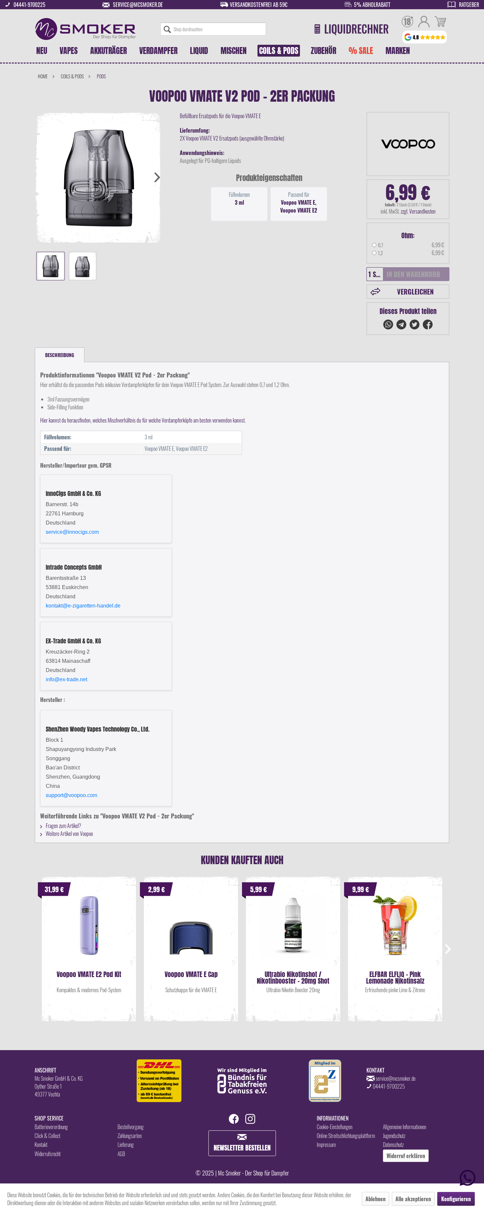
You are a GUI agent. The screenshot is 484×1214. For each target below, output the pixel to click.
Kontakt (41, 1145)
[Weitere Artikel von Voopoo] (407, 144)
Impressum (326, 1145)
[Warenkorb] (440, 22)
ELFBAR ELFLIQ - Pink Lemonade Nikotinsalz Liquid (395, 977)
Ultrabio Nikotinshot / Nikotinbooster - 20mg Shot (293, 977)
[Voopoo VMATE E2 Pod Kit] (89, 931)
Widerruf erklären (406, 1156)
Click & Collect (47, 1136)
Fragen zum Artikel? (63, 826)
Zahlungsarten (130, 1136)
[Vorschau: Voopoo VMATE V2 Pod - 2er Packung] (50, 266)
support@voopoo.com (71, 795)
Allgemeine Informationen (404, 1127)
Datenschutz (393, 1145)
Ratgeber (469, 5)
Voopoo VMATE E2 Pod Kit (89, 975)
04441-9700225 (29, 5)
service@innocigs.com (72, 532)
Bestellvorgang (131, 1127)
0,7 (380, 245)
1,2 (380, 252)
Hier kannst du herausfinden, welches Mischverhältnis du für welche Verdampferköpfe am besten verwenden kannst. (143, 420)
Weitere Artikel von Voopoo (69, 834)
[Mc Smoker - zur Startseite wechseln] (85, 29)
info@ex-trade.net (66, 679)
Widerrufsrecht (48, 1154)
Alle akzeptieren (413, 1199)
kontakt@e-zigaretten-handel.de (83, 605)
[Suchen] (167, 29)
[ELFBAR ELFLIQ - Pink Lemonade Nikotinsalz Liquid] (395, 931)
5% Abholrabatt (372, 5)
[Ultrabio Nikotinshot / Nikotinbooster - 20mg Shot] (293, 931)
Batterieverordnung (51, 1127)
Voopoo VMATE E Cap (191, 975)
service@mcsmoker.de (138, 5)
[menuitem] (213, 29)
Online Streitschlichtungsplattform (346, 1136)
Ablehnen (375, 1199)
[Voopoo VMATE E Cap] (191, 931)
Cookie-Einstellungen (334, 1127)
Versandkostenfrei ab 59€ (258, 5)
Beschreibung (59, 354)
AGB (121, 1154)
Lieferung (126, 1145)
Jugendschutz (394, 1136)
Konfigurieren (456, 1199)
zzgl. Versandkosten (418, 211)
